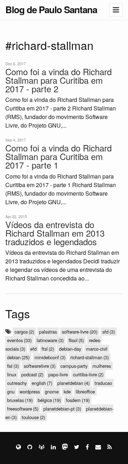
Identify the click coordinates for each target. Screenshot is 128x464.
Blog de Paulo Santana (51, 9)
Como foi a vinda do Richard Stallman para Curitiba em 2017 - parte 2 (58, 80)
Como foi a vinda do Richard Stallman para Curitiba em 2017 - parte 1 (58, 156)
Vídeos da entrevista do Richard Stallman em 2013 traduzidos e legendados (55, 233)
